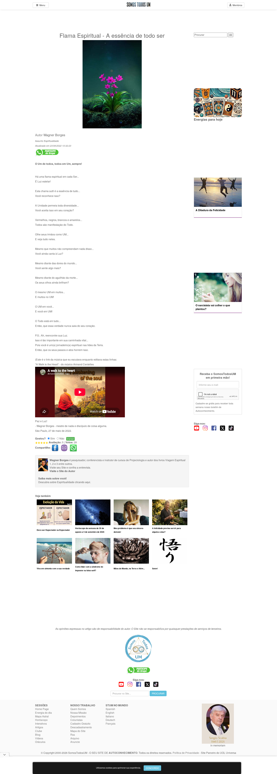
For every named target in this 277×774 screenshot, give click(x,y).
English (110, 712)
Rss (72, 734)
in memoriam (217, 745)
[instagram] (205, 428)
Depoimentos (78, 716)
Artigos (39, 727)
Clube (38, 731)
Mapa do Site (77, 731)
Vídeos (39, 738)
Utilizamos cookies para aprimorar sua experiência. (118, 767)
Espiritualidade (51, 140)
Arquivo (74, 738)
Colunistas (76, 720)
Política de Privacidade (186, 753)
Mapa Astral (42, 716)
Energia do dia (43, 712)
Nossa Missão (78, 712)
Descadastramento (81, 727)
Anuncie (75, 742)
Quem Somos (78, 709)
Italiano (110, 716)
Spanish (110, 709)
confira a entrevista (79, 467)
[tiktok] (231, 428)
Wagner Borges (54, 135)
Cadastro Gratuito (80, 723)
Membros (236, 5)
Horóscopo (41, 720)
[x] (222, 428)
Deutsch (110, 720)
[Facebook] (214, 428)
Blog (37, 734)
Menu (41, 5)
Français (110, 723)
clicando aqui (82, 482)
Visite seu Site (58, 467)
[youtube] (196, 428)
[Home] (138, 648)
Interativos (41, 723)
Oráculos (40, 742)
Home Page (42, 709)
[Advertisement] (112, 600)
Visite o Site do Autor (62, 471)
